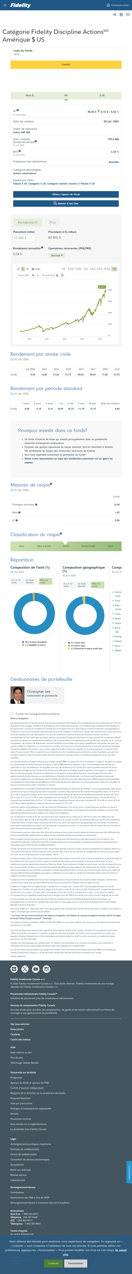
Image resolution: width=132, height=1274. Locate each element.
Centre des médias (20, 1039)
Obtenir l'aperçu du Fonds (66, 194)
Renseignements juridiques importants (30, 1144)
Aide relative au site (21, 1052)
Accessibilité (17, 1164)
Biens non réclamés (20, 1169)
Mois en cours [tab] (44, 581)
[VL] (17, 110)
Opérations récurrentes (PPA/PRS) (69, 248)
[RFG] (19, 150)
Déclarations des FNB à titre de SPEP (30, 1197)
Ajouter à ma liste (68, 203)
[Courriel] (128, 14)
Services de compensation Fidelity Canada (32, 1005)
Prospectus (16, 1077)
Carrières (15, 1034)
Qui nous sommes (19, 1024)
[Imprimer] (121, 14)
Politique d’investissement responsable (30, 1108)
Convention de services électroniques (29, 1159)
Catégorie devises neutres (62, 184)
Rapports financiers (20, 1098)
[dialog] (66, 1254)
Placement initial (24, 232)
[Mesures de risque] (51, 483)
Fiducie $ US (20, 184)
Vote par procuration (21, 1103)
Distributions (17, 1192)
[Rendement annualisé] (42, 247)
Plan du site (16, 1057)
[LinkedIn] (14, 969)
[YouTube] (35, 969)
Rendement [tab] (27, 223)
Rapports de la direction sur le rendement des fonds (37, 1093)
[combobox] (57, 255)
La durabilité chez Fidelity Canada (28, 1129)
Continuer (53, 1263)
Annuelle (114, 162)
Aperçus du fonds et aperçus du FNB (29, 1082)
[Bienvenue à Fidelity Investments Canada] (20, 5)
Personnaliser (75, 1263)
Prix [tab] (53, 223)
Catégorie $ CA (37, 184)
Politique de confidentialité (24, 1149)
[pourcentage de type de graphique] (28, 269)
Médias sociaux (18, 1175)
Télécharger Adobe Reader (24, 1062)
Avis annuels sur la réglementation (28, 1124)
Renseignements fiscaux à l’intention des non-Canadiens (39, 1202)
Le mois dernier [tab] (30, 581)
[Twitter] (25, 969)
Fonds (37, 269)
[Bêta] (19, 512)
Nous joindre (17, 1029)
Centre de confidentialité (23, 1154)
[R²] (16, 520)
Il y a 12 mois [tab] (16, 581)
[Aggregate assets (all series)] (35, 141)
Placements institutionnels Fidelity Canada (33, 993)
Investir (66, 64)
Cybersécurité (17, 1180)
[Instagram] (46, 969)
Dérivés (14, 1113)
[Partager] (114, 14)
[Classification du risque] (60, 533)
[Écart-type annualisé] (36, 504)
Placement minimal (20, 1118)
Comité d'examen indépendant (26, 1087)
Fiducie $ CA (88, 184)
